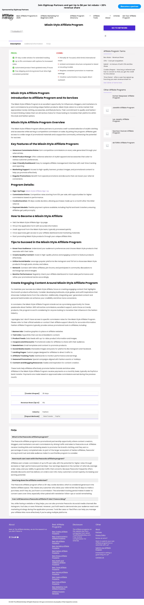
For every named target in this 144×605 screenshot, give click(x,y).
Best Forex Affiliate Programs (59, 583)
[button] (9, 537)
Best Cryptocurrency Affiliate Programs (59, 537)
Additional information (33, 44)
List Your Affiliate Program (129, 17)
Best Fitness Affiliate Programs (59, 557)
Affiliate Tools (96, 17)
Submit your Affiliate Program (103, 549)
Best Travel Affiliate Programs (59, 568)
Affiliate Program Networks (58, 593)
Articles (116, 16)
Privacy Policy (101, 535)
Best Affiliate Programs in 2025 (26, 17)
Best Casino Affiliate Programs (59, 578)
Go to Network (119, 28)
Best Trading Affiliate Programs (59, 533)
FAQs (48, 44)
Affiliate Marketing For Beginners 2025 (50, 17)
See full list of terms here (113, 83)
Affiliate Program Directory (77, 17)
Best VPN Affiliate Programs (58, 542)
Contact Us (100, 558)
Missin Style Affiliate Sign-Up (37, 191)
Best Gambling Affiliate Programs (60, 547)
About (107, 18)
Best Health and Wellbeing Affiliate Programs (58, 563)
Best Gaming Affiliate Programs (60, 573)
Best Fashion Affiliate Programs (59, 552)
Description (15, 44)
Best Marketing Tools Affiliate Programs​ (59, 588)
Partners (99, 532)
